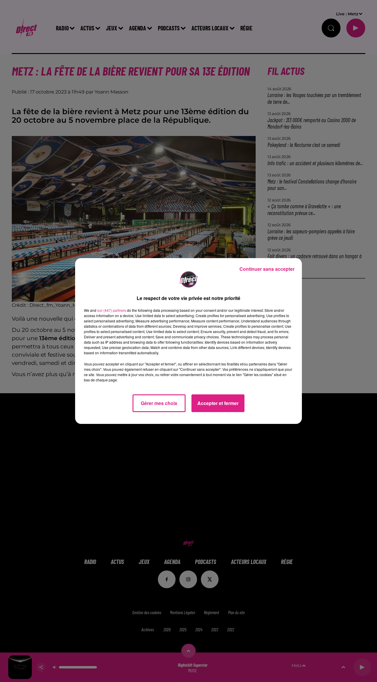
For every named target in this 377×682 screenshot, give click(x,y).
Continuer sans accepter (267, 268)
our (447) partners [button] (111, 310)
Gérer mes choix (159, 403)
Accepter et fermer (218, 403)
